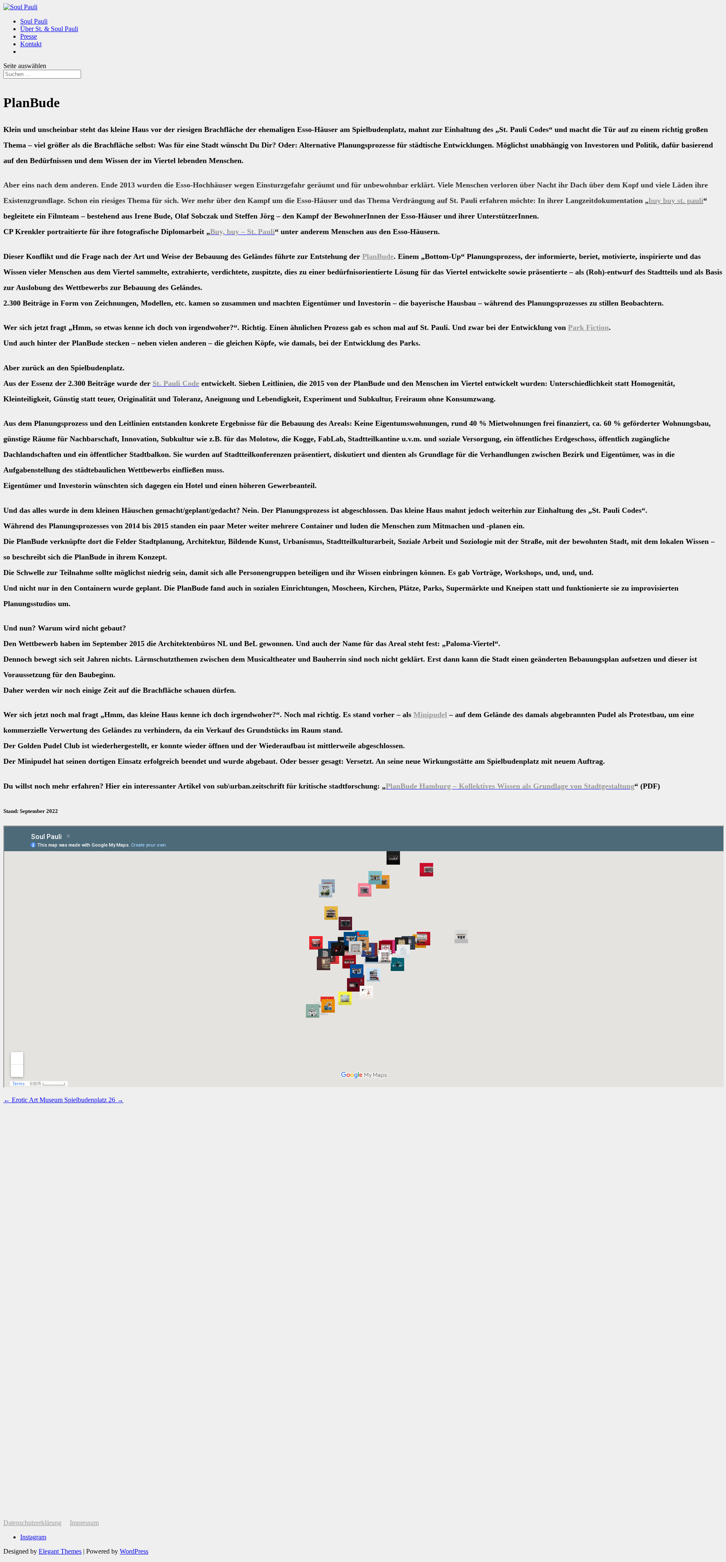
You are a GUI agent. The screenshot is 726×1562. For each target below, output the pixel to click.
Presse (28, 36)
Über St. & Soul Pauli (49, 28)
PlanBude (378, 256)
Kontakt (31, 43)
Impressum (84, 1522)
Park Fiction (588, 327)
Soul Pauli (33, 21)
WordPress (134, 1551)
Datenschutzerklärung (32, 1522)
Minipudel (430, 714)
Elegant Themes (60, 1551)
